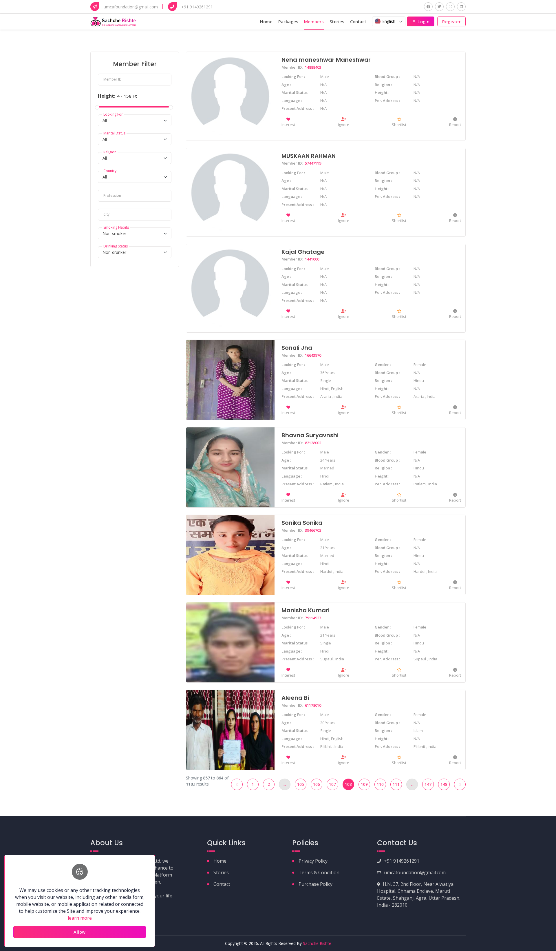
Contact (358, 21)
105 (300, 784)
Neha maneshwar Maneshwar (326, 60)
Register (451, 21)
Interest (288, 124)
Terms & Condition (319, 872)
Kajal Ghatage (303, 252)
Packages (288, 21)
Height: (106, 96)
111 (396, 784)
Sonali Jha (296, 348)
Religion (109, 152)
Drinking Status (115, 246)
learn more (80, 918)
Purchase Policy (315, 884)
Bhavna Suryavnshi (310, 435)
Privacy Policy (313, 861)
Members (314, 21)
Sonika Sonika (301, 523)
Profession (112, 195)
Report (455, 124)
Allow (79, 932)
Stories (337, 21)
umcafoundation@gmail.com (415, 872)
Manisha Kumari (305, 610)
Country (109, 171)
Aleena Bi (295, 698)
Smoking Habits (116, 227)
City (106, 214)
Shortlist (399, 124)
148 (443, 784)
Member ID (112, 79)
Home (266, 21)
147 (428, 784)
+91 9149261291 (401, 861)
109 (364, 784)
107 (332, 784)
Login (423, 21)
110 (380, 784)
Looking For (113, 114)
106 (316, 784)
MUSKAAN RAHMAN (308, 156)
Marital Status (114, 133)
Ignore (343, 124)
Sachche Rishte (317, 943)
